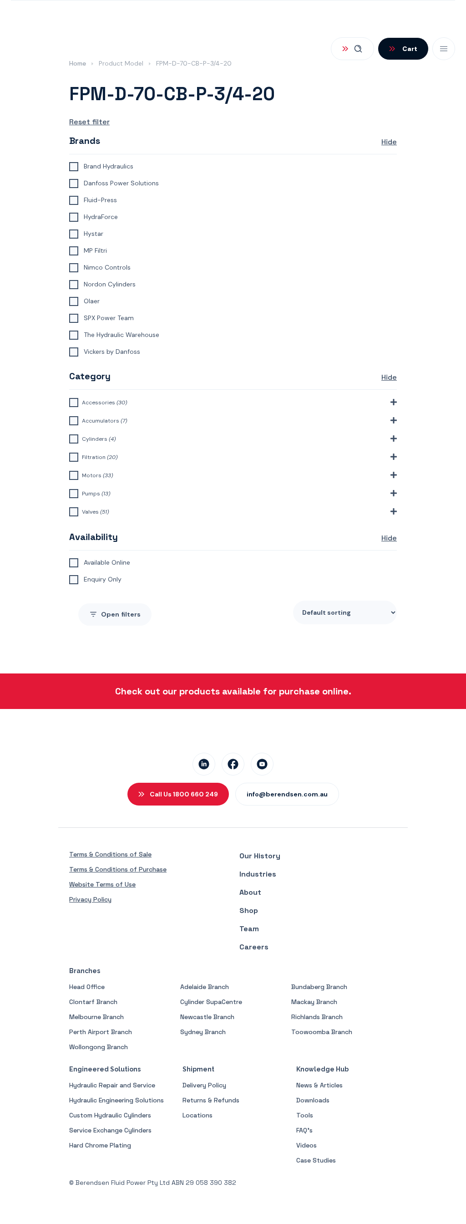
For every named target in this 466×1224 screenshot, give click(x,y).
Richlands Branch (317, 1017)
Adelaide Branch (204, 987)
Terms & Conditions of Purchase (118, 869)
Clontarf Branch (93, 1002)
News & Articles (319, 1085)
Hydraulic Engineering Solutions (116, 1100)
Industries (257, 874)
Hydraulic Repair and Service (112, 1085)
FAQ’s (304, 1130)
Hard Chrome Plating (100, 1145)
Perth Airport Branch (100, 1032)
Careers (253, 947)
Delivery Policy (204, 1085)
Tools (304, 1115)
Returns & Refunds (210, 1100)
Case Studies (316, 1160)
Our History (259, 856)
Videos (306, 1145)
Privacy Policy (90, 899)
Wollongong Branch (98, 1047)
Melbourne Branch (96, 1017)
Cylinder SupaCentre (211, 1002)
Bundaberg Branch (319, 987)
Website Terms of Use (102, 884)
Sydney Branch (203, 1032)
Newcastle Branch (207, 1017)
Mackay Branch (314, 1002)
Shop (248, 910)
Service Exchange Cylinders (110, 1130)
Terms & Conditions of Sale (110, 854)
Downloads (312, 1100)
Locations (197, 1115)
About (250, 892)
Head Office (87, 987)
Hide (389, 142)
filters (121, 614)
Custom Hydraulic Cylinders (110, 1115)
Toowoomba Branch (321, 1032)
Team (249, 928)
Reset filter (89, 122)
